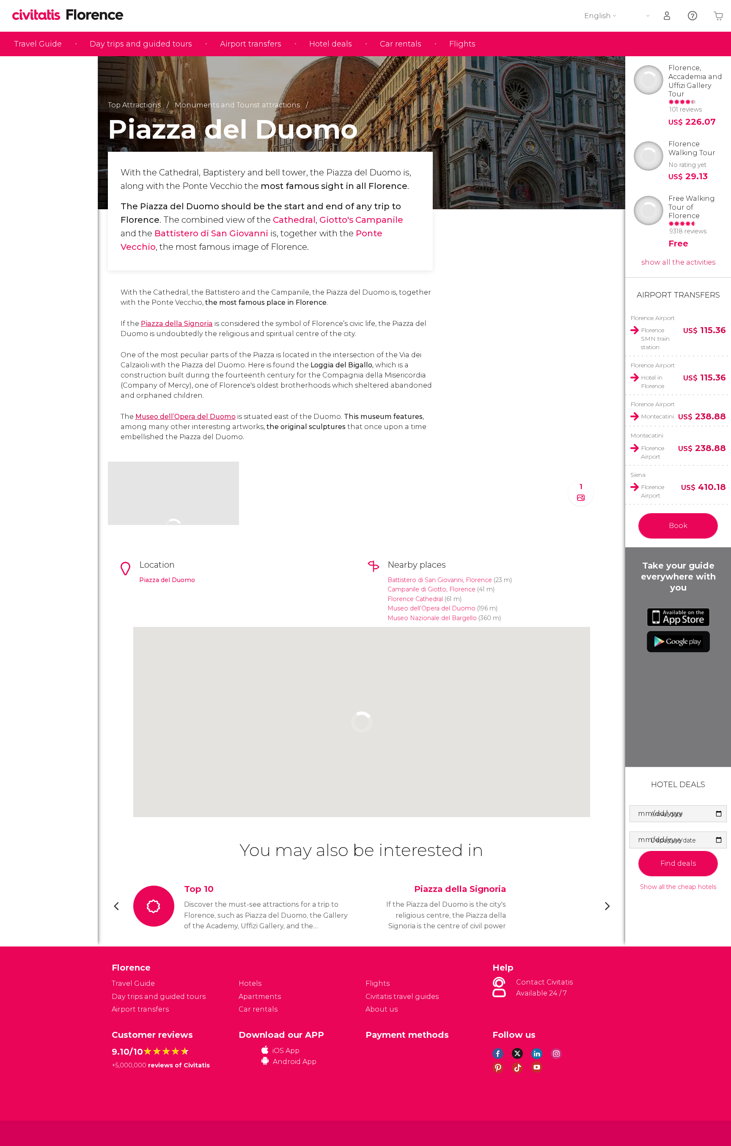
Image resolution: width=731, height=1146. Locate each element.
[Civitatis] (133, 1133)
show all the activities (678, 262)
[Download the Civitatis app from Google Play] (678, 642)
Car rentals (400, 44)
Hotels (250, 983)
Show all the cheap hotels (678, 887)
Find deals (678, 863)
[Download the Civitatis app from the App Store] (678, 617)
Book (678, 526)
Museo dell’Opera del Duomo (185, 417)
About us (382, 1009)
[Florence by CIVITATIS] (39, 15)
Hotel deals (330, 44)
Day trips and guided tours (141, 44)
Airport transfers (250, 44)
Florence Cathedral (415, 599)
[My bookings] (667, 16)
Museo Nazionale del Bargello (432, 618)
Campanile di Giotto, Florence (431, 589)
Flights (462, 44)
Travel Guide (38, 44)
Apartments (260, 997)
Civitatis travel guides (402, 997)
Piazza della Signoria (177, 324)
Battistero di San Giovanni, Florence (439, 580)
